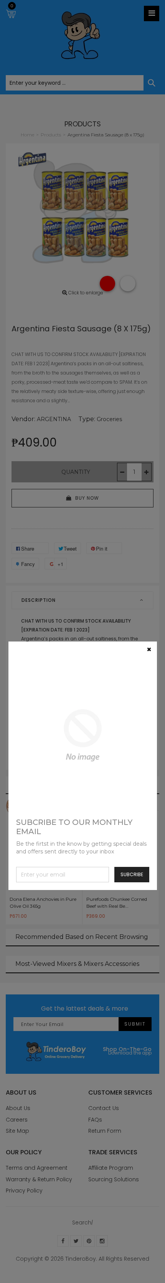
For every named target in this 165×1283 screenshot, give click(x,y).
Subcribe (131, 874)
